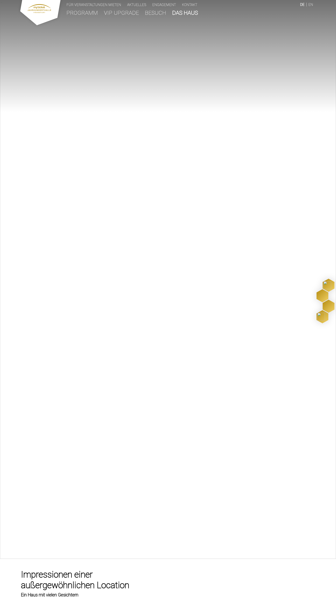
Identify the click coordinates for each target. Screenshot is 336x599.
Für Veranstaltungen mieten (93, 5)
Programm (82, 12)
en (310, 4)
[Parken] (328, 306)
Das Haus (185, 12)
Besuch (155, 12)
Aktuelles (136, 5)
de (302, 4)
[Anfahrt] (322, 295)
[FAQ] (322, 316)
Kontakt (189, 5)
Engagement (164, 5)
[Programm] (328, 285)
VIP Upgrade (121, 12)
